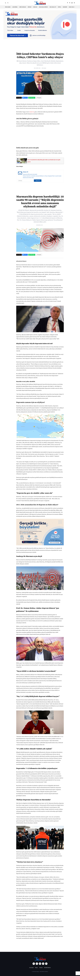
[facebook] (67, 3)
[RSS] (46, 963)
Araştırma (14, 7)
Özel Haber (7, 7)
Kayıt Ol (38, 180)
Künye (36, 967)
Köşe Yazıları (23, 7)
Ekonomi (65, 7)
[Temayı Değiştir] (5, 2)
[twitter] (69, 3)
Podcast (35, 7)
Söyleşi (29, 7)
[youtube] (72, 3)
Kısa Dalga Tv (53, 7)
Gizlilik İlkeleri (47, 967)
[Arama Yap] (7, 2)
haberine (32, 112)
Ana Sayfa (31, 967)
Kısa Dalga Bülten (43, 7)
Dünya (59, 7)
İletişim (41, 967)
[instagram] (74, 3)
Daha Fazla (72, 7)
